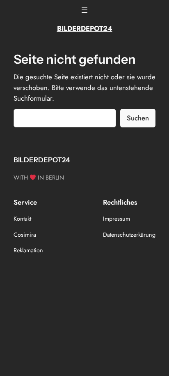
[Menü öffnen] (84, 10)
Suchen (138, 118)
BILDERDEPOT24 (84, 28)
